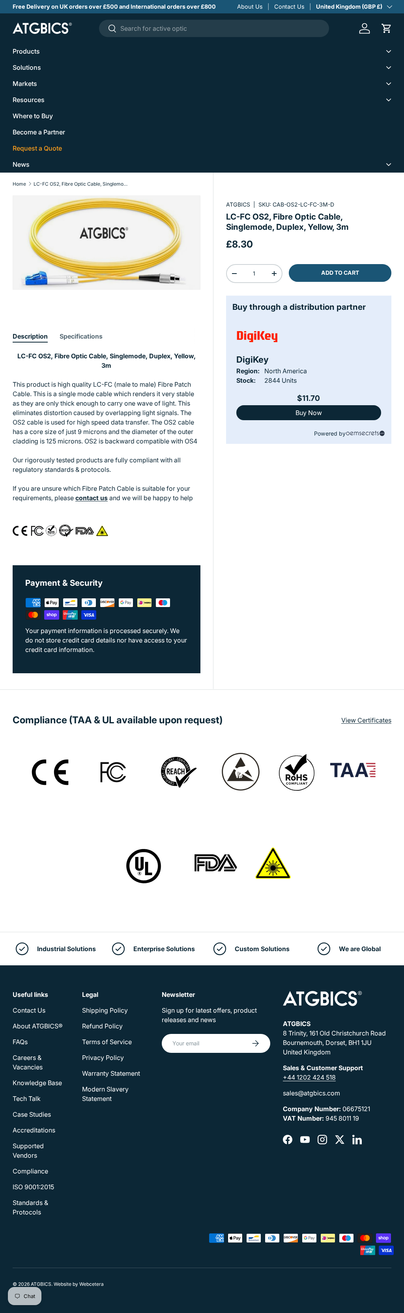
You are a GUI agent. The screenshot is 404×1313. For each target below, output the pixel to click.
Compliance (30, 1171)
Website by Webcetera (79, 1284)
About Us (250, 6)
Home (19, 184)
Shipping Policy (105, 1010)
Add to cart (340, 272)
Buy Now (309, 413)
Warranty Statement (111, 1073)
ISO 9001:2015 (33, 1187)
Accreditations (34, 1130)
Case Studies (32, 1114)
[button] (386, 28)
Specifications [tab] (81, 336)
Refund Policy (102, 1026)
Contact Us (289, 6)
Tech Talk (27, 1099)
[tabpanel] (106, 449)
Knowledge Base (37, 1083)
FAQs (20, 1042)
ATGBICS (238, 204)
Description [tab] (30, 336)
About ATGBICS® (38, 1026)
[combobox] (214, 28)
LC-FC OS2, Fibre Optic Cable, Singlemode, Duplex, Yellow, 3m (81, 184)
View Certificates (366, 720)
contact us (91, 498)
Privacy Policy (103, 1058)
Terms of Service (107, 1042)
